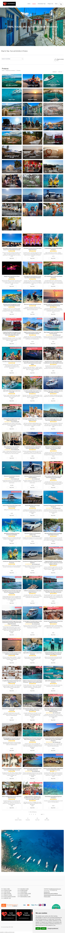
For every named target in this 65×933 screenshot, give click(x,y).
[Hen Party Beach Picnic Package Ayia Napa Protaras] (53, 525)
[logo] (9, 4)
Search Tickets (18, 819)
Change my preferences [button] (53, 928)
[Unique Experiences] (53, 178)
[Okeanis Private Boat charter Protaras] (12, 468)
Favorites (28, 819)
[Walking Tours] (12, 193)
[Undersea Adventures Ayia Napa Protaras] (12, 553)
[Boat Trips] (12, 93)
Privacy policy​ (47, 896)
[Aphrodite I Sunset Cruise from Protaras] (53, 672)
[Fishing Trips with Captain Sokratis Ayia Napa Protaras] (53, 382)
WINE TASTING (7, 893)
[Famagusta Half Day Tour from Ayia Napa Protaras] (32, 410)
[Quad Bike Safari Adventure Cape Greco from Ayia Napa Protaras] (12, 240)
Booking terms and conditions (51, 893)
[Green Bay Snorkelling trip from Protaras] (53, 788)
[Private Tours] (32, 107)
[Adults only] (12, 221)
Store (3, 70)
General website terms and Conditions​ (53, 895)
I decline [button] (43, 928)
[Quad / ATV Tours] (32, 78)
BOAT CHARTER (24, 895)
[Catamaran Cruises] (53, 93)
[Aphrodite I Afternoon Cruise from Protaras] (32, 644)
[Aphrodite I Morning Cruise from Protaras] (12, 382)
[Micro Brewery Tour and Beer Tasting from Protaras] (12, 438)
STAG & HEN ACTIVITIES (10, 896)
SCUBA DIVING (23, 890)
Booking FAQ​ (47, 892)
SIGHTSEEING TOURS (25, 896)
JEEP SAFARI (7, 892)
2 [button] (31, 814)
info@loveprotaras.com (55, 889)
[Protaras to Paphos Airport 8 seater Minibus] (32, 553)
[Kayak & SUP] (53, 121)
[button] (43, 814)
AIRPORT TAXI (7, 898)
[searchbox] (12, 59)
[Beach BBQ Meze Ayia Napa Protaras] (32, 497)
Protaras (18, 70)
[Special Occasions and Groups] (12, 150)
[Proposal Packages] (53, 150)
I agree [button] (38, 928)
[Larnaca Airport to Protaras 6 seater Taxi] (32, 525)
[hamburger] (17, 3)
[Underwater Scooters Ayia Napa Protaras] (53, 240)
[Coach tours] (12, 135)
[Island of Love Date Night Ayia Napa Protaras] (12, 700)
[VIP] (53, 207)
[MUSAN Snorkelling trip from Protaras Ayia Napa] (12, 525)
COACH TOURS (7, 890)
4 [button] (35, 814)
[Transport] (53, 193)
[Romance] (32, 150)
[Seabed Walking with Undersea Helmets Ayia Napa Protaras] (53, 644)
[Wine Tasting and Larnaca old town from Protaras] (12, 788)
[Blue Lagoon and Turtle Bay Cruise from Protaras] (53, 324)
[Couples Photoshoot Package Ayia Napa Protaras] (12, 672)
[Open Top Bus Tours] (53, 135)
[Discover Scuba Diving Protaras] (32, 296)
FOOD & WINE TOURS (25, 893)
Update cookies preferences (7, 932)
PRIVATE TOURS (8, 895)
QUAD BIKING (23, 892)
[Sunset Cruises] (32, 93)
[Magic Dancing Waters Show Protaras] (12, 268)
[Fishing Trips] (32, 193)
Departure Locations (10, 70)
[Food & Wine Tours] (12, 178)
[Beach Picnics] (53, 164)
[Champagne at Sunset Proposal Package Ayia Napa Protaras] (12, 729)
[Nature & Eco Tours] (32, 178)
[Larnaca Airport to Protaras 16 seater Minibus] (32, 468)
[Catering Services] (12, 207)
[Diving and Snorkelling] (32, 121)
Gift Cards (47, 819)
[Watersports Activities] (12, 121)
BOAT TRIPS (7, 889)
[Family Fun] (32, 207)
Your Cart (37, 819)
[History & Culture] (53, 107)
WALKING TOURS (24, 889)
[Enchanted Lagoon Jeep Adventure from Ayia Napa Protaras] (32, 700)
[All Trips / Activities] (12, 78)
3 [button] (33, 814)
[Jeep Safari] (32, 135)
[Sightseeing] (12, 107)
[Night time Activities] (32, 164)
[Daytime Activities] (12, 164)
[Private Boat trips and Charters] (53, 78)
